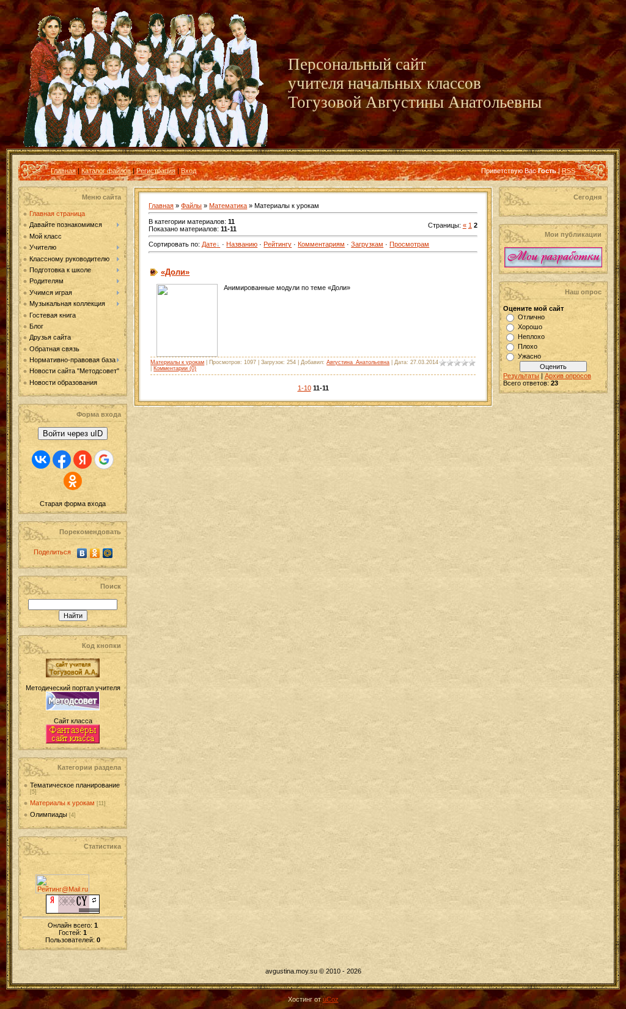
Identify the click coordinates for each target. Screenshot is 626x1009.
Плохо (527, 346)
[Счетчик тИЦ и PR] (73, 911)
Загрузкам (367, 244)
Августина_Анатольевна (357, 362)
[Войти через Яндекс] (82, 459)
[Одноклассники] (95, 553)
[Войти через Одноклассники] (73, 481)
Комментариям (321, 244)
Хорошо (530, 326)
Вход (188, 170)
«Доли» (175, 272)
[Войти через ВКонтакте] (41, 459)
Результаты (521, 375)
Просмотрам (409, 244)
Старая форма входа (73, 503)
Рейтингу (277, 244)
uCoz (331, 999)
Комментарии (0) (174, 368)
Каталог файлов (106, 170)
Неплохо (531, 336)
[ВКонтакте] (82, 553)
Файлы (191, 205)
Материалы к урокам (62, 802)
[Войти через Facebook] (62, 459)
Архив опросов (568, 375)
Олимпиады (48, 814)
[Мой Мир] (107, 553)
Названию (241, 244)
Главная (63, 170)
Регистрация (155, 170)
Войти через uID (73, 433)
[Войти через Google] (104, 459)
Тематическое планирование (75, 785)
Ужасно (529, 356)
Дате (209, 244)
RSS (568, 170)
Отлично (531, 317)
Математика (228, 205)
